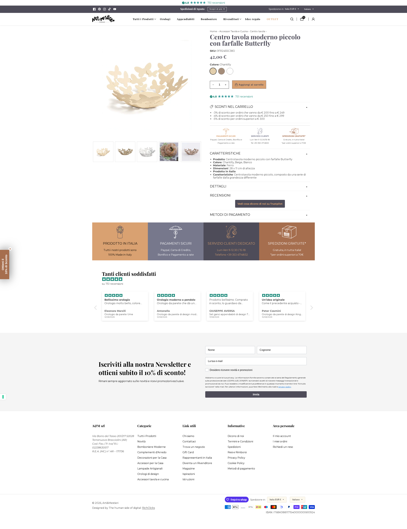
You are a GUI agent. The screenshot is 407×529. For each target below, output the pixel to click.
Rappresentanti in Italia (197, 457)
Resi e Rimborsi (237, 452)
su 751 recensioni (112, 283)
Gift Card (188, 452)
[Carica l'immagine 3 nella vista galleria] (147, 152)
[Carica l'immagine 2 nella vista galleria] (125, 152)
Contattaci (189, 441)
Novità (141, 441)
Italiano (307, 9)
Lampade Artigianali (149, 468)
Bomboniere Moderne (151, 446)
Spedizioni (234, 446)
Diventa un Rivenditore (197, 463)
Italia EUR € (291, 9)
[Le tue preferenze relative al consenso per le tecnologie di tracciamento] (3, 397)
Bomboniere (209, 19)
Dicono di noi (236, 436)
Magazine (189, 468)
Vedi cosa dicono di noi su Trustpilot (260, 203)
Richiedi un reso (283, 446)
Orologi (165, 19)
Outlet (272, 19)
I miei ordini (280, 441)
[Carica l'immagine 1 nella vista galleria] (103, 152)
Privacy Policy (236, 457)
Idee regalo (252, 19)
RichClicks (148, 508)
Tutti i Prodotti (146, 436)
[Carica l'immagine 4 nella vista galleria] (169, 152)
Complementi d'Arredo (151, 452)
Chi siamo (188, 436)
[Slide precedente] (93, 151)
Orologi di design (148, 473)
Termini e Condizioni (240, 441)
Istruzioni (188, 479)
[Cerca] (293, 19)
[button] (143, 19)
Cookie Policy (236, 463)
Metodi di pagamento (241, 468)
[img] (205, 279)
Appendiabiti (185, 19)
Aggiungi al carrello (251, 84)
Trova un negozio (194, 446)
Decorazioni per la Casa (151, 457)
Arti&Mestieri (110, 503)
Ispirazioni (189, 473)
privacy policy (284, 387)
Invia (256, 394)
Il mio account (282, 436)
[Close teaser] (10, 248)
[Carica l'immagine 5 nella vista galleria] (191, 152)
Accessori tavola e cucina (153, 479)
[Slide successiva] (200, 151)
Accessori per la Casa (150, 463)
